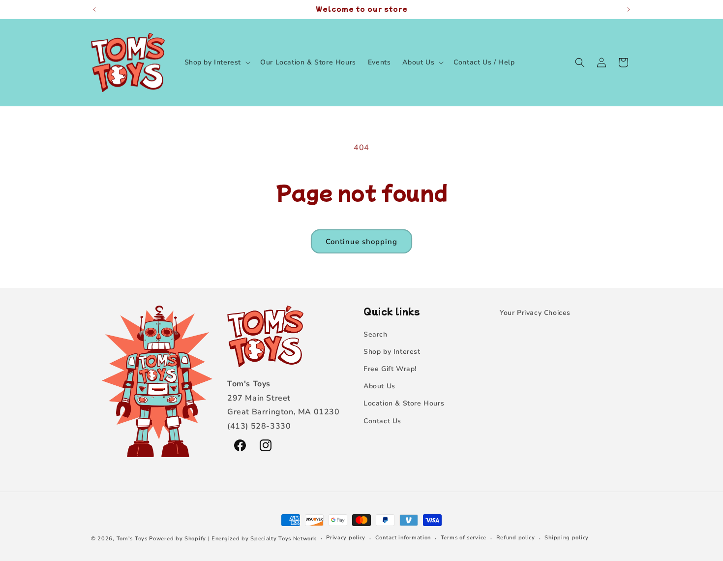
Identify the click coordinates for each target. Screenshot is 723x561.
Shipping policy (566, 538)
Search (375, 334)
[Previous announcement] (94, 9)
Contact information (403, 538)
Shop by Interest (392, 351)
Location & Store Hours (403, 403)
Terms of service (463, 538)
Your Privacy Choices (535, 312)
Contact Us (382, 421)
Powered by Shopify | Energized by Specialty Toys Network (232, 538)
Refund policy (515, 538)
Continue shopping (361, 242)
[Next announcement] (628, 9)
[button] (217, 62)
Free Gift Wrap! (390, 369)
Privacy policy (345, 538)
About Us (379, 386)
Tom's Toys (132, 538)
